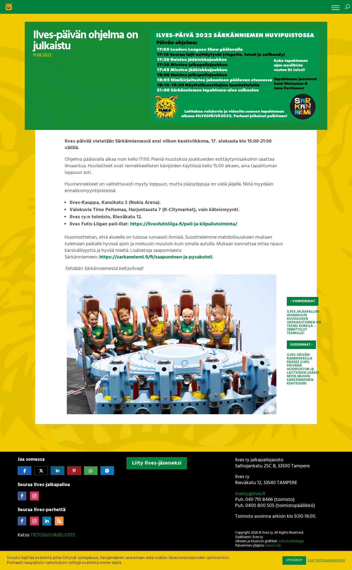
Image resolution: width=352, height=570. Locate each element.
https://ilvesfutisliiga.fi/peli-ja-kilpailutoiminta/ (183, 224)
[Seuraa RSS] (59, 521)
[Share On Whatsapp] (90, 471)
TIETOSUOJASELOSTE (53, 535)
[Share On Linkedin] (57, 471)
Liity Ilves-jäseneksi (157, 463)
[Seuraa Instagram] (34, 496)
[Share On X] (41, 471)
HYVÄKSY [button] (294, 560)
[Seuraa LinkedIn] (46, 521)
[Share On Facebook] (24, 471)
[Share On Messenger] (107, 471)
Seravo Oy (273, 546)
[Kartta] (176, 508)
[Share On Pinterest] (74, 471)
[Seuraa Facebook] (22, 496)
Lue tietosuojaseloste (326, 560)
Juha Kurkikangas (291, 541)
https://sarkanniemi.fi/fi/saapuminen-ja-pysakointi (155, 257)
